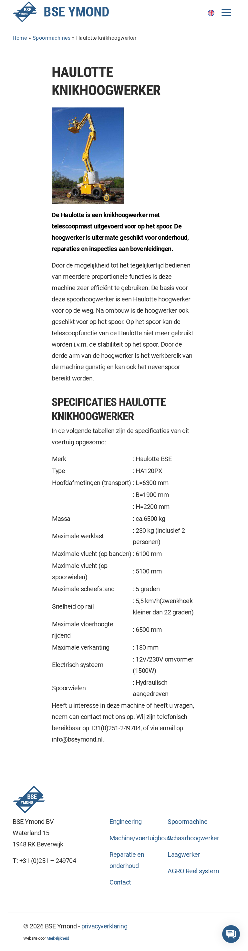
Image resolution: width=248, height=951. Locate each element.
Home (20, 38)
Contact (120, 882)
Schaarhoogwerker (193, 838)
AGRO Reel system (193, 871)
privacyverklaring (104, 926)
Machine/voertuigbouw (140, 838)
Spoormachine (187, 821)
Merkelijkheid (57, 938)
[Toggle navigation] (226, 11)
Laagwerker (184, 854)
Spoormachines (52, 38)
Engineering (125, 821)
